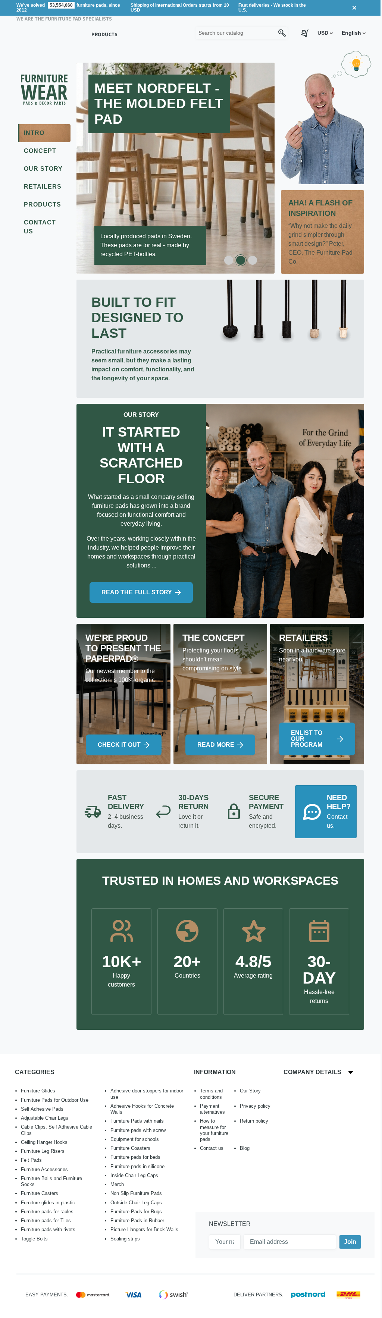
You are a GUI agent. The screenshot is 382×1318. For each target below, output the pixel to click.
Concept (40, 151)
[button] (325, 33)
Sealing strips (125, 1239)
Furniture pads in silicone (137, 1166)
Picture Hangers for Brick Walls (144, 1229)
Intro (34, 133)
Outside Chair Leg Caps (136, 1202)
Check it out (119, 745)
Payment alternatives (212, 1109)
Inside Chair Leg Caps (134, 1175)
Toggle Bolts (34, 1239)
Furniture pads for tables (47, 1211)
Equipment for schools (134, 1139)
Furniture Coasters (130, 1148)
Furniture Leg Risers (43, 1151)
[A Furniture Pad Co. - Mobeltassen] (44, 94)
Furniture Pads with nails (137, 1121)
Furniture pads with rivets (48, 1229)
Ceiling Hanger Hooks (44, 1142)
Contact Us (40, 227)
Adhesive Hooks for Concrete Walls (142, 1109)
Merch (117, 1184)
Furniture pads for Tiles (46, 1220)
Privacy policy (255, 1106)
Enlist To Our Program (306, 739)
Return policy (254, 1121)
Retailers (43, 186)
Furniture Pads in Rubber (137, 1220)
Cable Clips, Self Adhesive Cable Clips (56, 1130)
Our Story (43, 169)
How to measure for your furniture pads (214, 1130)
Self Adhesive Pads (42, 1109)
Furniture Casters (39, 1193)
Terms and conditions (211, 1094)
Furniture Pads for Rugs (136, 1211)
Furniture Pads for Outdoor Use (54, 1100)
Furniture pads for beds (135, 1157)
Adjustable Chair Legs (44, 1118)
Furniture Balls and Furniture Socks (51, 1181)
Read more (215, 745)
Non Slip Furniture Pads (136, 1193)
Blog (245, 1148)
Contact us (211, 1148)
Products (42, 204)
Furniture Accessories (44, 1169)
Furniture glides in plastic (48, 1202)
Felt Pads (31, 1160)
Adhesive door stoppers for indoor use (146, 1094)
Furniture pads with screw (138, 1130)
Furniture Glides (38, 1091)
